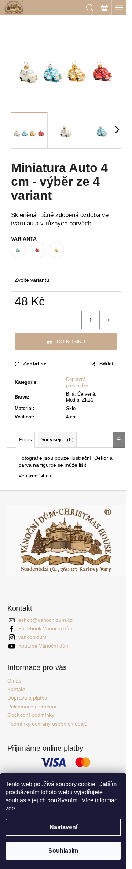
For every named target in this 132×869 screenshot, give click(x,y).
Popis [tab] (25, 439)
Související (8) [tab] (57, 439)
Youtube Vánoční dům (44, 646)
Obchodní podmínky (30, 715)
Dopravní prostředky (77, 382)
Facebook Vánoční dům (46, 628)
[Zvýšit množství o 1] (108, 320)
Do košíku (71, 341)
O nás (14, 681)
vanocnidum (32, 637)
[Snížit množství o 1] (73, 320)
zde (10, 808)
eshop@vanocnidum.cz (45, 620)
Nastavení (63, 827)
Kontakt (16, 689)
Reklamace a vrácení (31, 706)
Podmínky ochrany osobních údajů (47, 724)
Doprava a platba (27, 698)
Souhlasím (63, 851)
